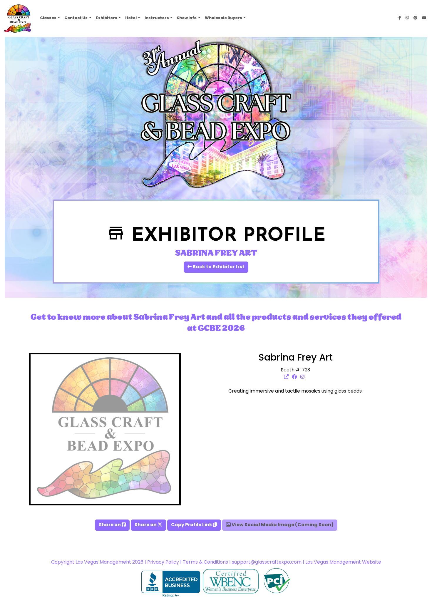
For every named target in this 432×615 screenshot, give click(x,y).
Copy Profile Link (192, 525)
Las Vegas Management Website (343, 562)
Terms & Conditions (205, 562)
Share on (110, 525)
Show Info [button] (187, 18)
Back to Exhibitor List (218, 267)
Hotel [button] (131, 18)
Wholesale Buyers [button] (224, 18)
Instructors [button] (157, 18)
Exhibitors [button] (107, 18)
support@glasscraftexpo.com (267, 562)
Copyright (62, 562)
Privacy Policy (163, 562)
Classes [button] (48, 18)
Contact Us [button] (76, 18)
